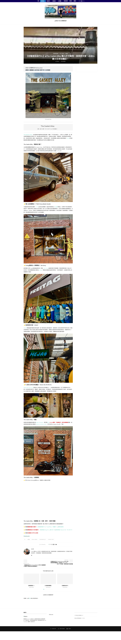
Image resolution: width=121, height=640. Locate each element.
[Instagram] (80, 1)
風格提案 (48, 1)
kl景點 (28, 539)
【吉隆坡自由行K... (65, 585)
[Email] (81, 1)
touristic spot (51, 539)
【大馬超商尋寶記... (48, 585)
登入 (30, 598)
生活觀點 (59, 1)
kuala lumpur (34, 539)
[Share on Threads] (54, 544)
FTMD (37, 207)
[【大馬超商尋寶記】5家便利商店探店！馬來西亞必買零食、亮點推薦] (48, 579)
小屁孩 (56, 207)
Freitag (40, 270)
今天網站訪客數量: (78, 615)
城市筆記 (42, 1)
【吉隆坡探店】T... (31, 585)
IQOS (48, 422)
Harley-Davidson (39, 422)
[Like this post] (49, 544)
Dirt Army (46, 268)
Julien (58, 61)
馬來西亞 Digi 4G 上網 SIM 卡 (47, 530)
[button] (48, 177)
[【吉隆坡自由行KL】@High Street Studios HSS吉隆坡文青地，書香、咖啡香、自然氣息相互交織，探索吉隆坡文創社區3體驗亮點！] (65, 579)
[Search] (83, 1)
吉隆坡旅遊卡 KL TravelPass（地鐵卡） (47, 527)
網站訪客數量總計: (78, 618)
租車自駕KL (61, 527)
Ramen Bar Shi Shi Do (28, 387)
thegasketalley (42, 539)
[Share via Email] (56, 544)
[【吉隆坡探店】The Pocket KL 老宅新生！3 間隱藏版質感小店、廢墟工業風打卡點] (31, 579)
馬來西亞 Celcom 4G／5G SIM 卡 (64, 530)
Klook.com (27, 536)
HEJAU (25, 328)
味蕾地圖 (53, 1)
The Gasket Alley (28, 134)
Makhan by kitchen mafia (41, 424)
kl (24, 539)
